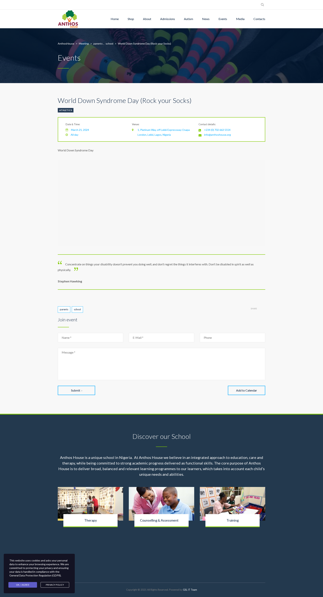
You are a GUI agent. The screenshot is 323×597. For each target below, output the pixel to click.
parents (64, 309)
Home (115, 19)
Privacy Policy (55, 584)
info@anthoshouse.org (217, 134)
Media (240, 19)
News (206, 19)
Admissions (167, 19)
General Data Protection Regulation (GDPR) (35, 575)
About (147, 19)
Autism (188, 19)
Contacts (259, 19)
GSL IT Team (190, 589)
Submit (75, 390)
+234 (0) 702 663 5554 (217, 129)
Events (223, 19)
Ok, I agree (23, 584)
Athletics (65, 110)
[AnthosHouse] (68, 19)
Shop (131, 19)
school (77, 309)
